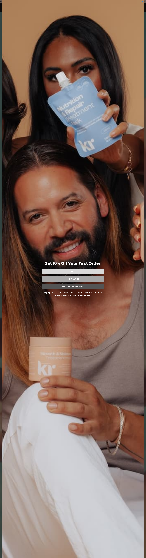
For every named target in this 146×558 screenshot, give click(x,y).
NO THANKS (73, 279)
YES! (73, 271)
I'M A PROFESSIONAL (73, 286)
